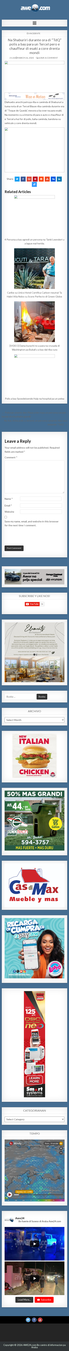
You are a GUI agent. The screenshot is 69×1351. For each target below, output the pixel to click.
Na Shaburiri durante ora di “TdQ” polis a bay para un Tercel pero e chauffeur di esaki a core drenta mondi (34, 46)
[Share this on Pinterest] (35, 179)
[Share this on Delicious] (34, 184)
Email (8, 505)
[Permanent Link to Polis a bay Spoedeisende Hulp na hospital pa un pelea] (35, 374)
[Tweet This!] (17, 179)
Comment (11, 457)
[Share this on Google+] (29, 179)
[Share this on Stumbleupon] (47, 179)
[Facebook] (34, 1319)
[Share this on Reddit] (41, 179)
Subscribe (46, 1299)
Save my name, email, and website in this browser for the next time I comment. (32, 523)
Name (9, 498)
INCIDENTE (35, 33)
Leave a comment (48, 57)
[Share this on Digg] (53, 179)
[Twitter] (28, 1319)
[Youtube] (40, 1319)
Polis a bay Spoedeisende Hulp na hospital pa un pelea (34, 398)
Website (9, 511)
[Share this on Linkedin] (59, 179)
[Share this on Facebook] (23, 179)
